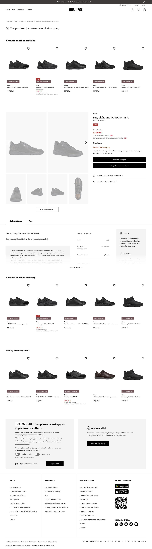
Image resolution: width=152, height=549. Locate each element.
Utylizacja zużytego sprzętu (55, 511)
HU (119, 541)
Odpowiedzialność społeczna (20, 507)
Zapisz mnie (55, 464)
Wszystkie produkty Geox (119, 166)
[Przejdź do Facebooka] (116, 524)
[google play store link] (122, 486)
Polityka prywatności (12, 542)
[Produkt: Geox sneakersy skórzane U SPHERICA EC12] (76, 64)
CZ (108, 541)
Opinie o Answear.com (18, 491)
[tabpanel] (76, 247)
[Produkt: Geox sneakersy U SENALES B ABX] (47, 64)
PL (125, 541)
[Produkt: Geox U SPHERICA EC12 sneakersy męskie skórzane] (104, 374)
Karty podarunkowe (87, 511)
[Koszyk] (144, 9)
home (29, 9)
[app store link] (122, 491)
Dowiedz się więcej (98, 444)
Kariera (12, 520)
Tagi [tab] (30, 221)
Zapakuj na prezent (87, 515)
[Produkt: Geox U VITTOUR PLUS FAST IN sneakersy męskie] (104, 64)
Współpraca (14, 499)
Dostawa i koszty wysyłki (89, 487)
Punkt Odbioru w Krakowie (89, 507)
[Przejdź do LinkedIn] (136, 524)
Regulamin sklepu (51, 487)
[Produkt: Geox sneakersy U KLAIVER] (76, 374)
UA (139, 541)
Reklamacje (84, 499)
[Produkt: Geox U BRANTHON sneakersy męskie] (19, 64)
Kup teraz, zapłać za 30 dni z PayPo (92, 520)
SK (135, 541)
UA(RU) (143, 541)
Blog (46, 495)
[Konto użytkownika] (132, 9)
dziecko (20, 9)
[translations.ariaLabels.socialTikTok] (131, 524)
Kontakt (82, 528)
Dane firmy (32, 542)
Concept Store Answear (88, 503)
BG (101, 541)
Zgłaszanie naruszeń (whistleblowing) (23, 511)
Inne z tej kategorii (119, 160)
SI (132, 541)
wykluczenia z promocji (22, 444)
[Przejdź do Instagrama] (121, 524)
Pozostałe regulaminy (52, 491)
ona (8, 9)
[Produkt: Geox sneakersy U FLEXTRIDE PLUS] (133, 64)
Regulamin (24, 542)
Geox (95, 113)
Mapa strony (52, 542)
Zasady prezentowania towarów (56, 507)
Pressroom (13, 515)
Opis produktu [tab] (16, 221)
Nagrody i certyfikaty (17, 495)
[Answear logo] (76, 9)
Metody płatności (86, 491)
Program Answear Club (53, 499)
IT (122, 541)
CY (105, 541)
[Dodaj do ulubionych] (28, 48)
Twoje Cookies (42, 542)
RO (129, 541)
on (13, 9)
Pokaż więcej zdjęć (47, 209)
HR (116, 541)
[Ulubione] (138, 9)
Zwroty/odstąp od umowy (89, 495)
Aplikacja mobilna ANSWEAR (55, 503)
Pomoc (82, 524)
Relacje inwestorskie (17, 503)
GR (112, 541)
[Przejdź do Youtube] (126, 524)
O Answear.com (15, 487)
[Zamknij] (144, 2)
